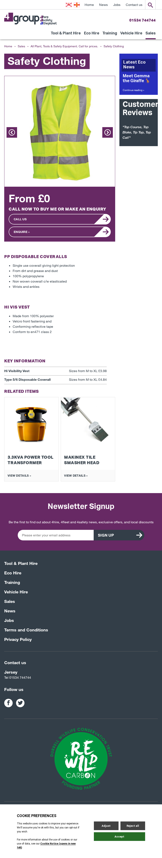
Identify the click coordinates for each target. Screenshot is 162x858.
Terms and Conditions (26, 629)
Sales (151, 35)
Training (110, 35)
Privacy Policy (18, 639)
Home (89, 5)
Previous (12, 132)
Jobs (116, 5)
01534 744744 (142, 20)
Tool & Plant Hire (66, 35)
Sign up (106, 535)
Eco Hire (91, 35)
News (103, 5)
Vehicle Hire (131, 35)
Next (107, 132)
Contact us (134, 5)
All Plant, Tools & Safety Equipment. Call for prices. (64, 46)
